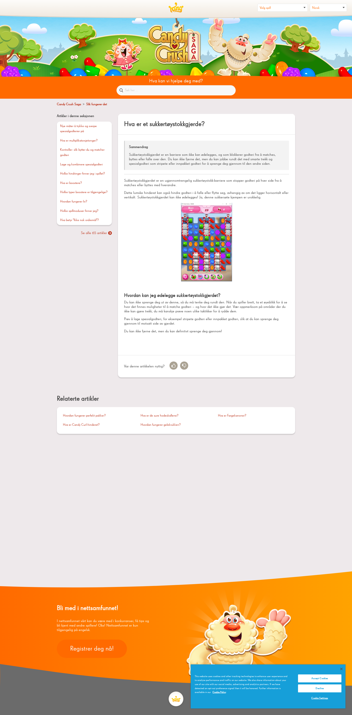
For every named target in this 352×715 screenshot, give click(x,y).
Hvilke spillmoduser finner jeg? (79, 211)
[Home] (176, 7)
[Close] (341, 669)
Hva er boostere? (71, 183)
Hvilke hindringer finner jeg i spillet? (82, 173)
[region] (268, 686)
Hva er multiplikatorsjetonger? (79, 140)
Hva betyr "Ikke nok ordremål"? (79, 220)
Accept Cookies (319, 678)
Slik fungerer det (96, 104)
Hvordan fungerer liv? (73, 201)
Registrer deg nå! (92, 648)
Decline (320, 688)
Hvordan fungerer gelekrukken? (161, 425)
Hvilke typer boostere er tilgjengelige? (84, 192)
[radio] (173, 365)
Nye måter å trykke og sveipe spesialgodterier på (78, 129)
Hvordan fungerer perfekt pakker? (84, 415)
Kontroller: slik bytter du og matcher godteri (82, 152)
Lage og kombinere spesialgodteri (81, 164)
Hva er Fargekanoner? (232, 415)
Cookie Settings (319, 698)
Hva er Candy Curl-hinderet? (81, 425)
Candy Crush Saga (69, 104)
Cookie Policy (219, 692)
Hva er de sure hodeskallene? (159, 415)
